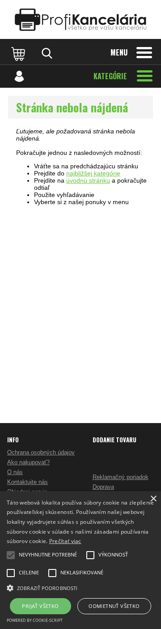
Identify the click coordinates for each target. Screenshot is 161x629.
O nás (15, 472)
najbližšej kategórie (93, 173)
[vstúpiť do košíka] (19, 53)
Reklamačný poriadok (120, 477)
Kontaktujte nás (27, 482)
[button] (80, 587)
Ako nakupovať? (28, 462)
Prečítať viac (65, 541)
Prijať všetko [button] (40, 606)
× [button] (153, 499)
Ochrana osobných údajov (41, 452)
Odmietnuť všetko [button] (114, 606)
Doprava (103, 487)
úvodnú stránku (88, 180)
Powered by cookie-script (35, 620)
